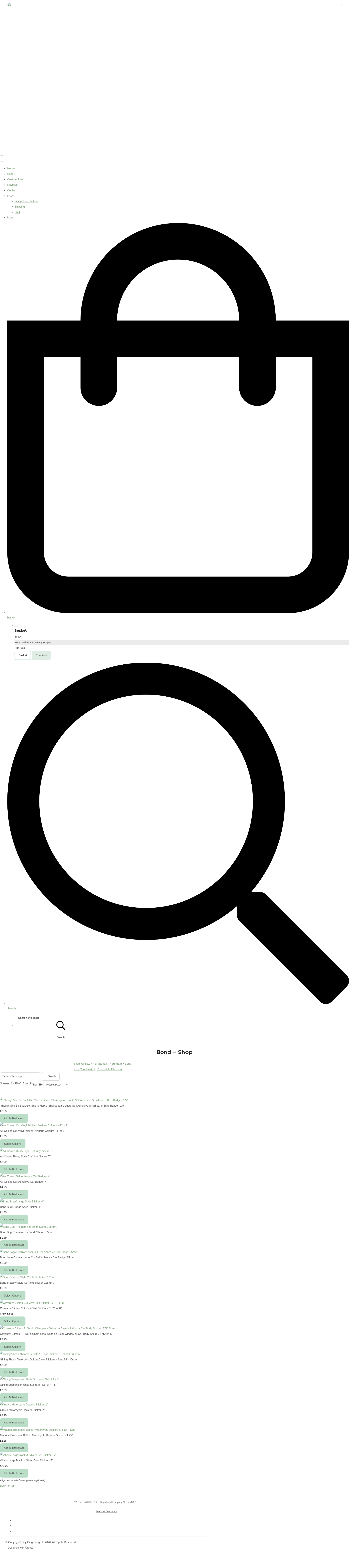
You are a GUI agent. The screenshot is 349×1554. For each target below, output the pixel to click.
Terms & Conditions (106, 1511)
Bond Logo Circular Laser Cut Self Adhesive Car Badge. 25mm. (37, 1257)
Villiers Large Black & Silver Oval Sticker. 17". (27, 1460)
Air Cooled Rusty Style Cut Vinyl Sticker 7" (25, 1156)
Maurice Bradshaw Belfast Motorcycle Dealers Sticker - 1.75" (36, 1435)
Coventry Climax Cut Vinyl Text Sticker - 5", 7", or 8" (31, 1308)
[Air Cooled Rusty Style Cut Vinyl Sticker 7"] (26, 1151)
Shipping (20, 206)
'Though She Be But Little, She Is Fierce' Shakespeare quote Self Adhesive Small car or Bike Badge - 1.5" (62, 1105)
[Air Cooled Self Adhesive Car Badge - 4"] (25, 1176)
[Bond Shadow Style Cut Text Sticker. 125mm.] (28, 1277)
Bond (128, 1063)
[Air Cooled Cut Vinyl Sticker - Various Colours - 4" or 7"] (34, 1125)
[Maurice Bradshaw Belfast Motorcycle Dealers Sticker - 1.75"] (38, 1429)
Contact (12, 190)
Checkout (41, 655)
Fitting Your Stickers (26, 201)
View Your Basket (84, 1069)
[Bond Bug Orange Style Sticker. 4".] (22, 1201)
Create (29, 1547)
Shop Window (82, 1063)
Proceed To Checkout (110, 1069)
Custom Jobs (15, 179)
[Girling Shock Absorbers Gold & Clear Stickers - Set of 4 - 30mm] (40, 1354)
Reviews (12, 184)
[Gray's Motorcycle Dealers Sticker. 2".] (24, 1404)
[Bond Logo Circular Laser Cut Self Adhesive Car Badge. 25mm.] (39, 1251)
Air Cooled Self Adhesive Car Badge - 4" (23, 1181)
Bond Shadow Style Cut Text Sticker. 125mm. (27, 1282)
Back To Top (7, 1485)
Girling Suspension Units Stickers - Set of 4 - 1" (28, 1384)
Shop (10, 173)
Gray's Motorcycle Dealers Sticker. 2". (22, 1409)
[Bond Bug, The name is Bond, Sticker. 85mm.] (28, 1226)
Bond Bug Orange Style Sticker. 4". (20, 1206)
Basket (23, 655)
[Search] (60, 1025)
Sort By (38, 1084)
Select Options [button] (12, 1143)
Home (11, 168)
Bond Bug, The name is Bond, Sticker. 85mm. (27, 1232)
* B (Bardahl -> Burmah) (107, 1063)
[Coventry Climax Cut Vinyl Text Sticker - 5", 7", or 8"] (32, 1302)
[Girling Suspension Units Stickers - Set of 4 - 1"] (29, 1379)
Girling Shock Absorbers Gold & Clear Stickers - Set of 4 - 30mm (38, 1359)
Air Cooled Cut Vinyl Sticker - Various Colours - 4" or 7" (32, 1130)
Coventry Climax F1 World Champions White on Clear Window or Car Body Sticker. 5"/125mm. (56, 1333)
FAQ (10, 195)
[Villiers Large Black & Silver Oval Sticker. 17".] (28, 1454)
